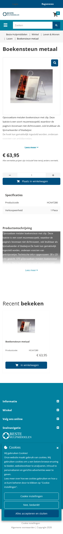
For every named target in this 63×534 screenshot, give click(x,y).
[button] (31, 401)
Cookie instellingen (31, 496)
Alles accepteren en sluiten (31, 513)
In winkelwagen (30, 365)
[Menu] (5, 25)
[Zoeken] (56, 25)
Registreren (48, 3)
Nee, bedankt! (31, 505)
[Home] (13, 14)
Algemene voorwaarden (23, 527)
